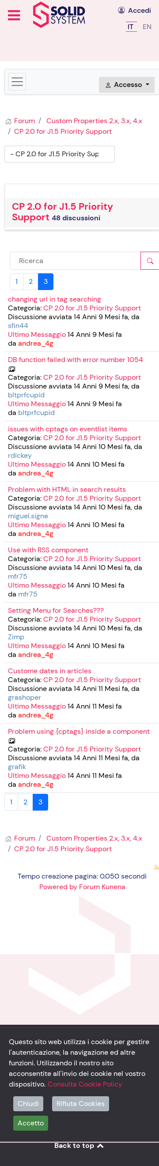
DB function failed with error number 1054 (75, 359)
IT (131, 26)
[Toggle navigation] (17, 82)
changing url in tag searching (54, 299)
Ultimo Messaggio (37, 334)
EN (147, 26)
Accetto (31, 1123)
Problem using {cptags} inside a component (79, 731)
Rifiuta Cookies (81, 1103)
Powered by (58, 886)
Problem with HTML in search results (67, 489)
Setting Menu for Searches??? (56, 610)
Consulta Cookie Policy (85, 1084)
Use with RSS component (48, 550)
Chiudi (28, 1103)
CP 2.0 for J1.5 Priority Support (62, 211)
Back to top (75, 1145)
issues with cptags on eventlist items (67, 429)
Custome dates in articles (49, 670)
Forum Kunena (102, 886)
